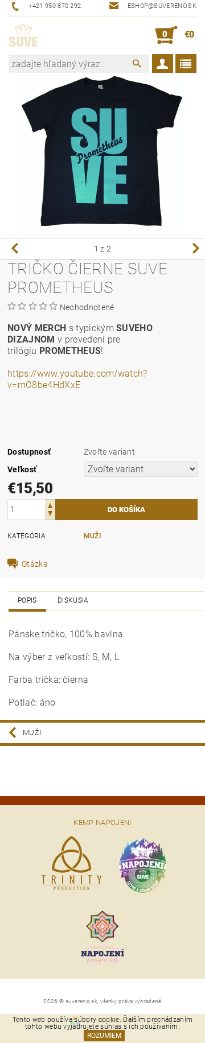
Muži (92, 536)
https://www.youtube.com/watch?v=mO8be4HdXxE (77, 379)
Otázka (35, 563)
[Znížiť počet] (50, 514)
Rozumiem (104, 1036)
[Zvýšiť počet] (50, 504)
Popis (27, 600)
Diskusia (73, 600)
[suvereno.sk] (23, 35)
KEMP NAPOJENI (102, 822)
